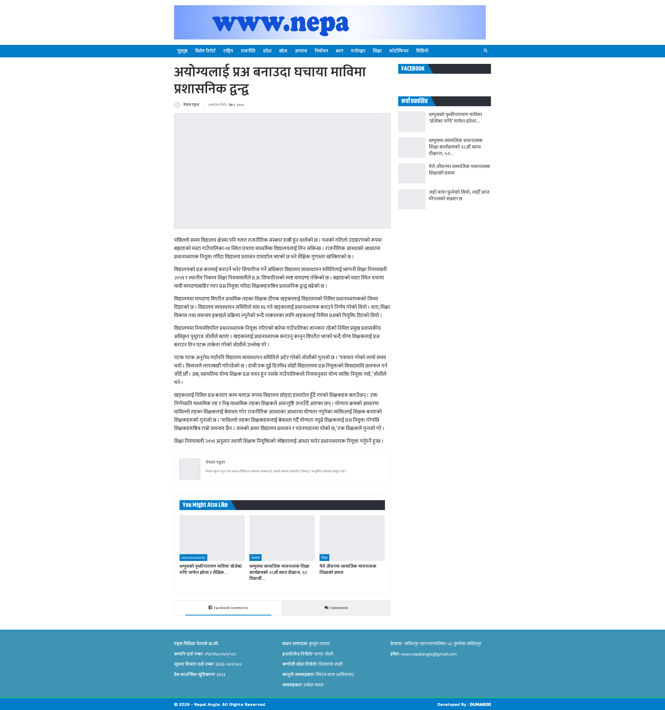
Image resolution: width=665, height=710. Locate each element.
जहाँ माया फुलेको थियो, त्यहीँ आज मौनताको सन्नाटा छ (459, 195)
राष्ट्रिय (228, 51)
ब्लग (339, 51)
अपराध (301, 51)
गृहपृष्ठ (182, 51)
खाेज (283, 51)
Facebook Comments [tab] (231, 608)
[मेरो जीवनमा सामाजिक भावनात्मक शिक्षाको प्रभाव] (352, 538)
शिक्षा (377, 51)
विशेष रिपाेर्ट (205, 51)
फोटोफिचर (399, 51)
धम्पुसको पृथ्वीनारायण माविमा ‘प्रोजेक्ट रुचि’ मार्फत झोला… (455, 118)
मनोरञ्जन (358, 51)
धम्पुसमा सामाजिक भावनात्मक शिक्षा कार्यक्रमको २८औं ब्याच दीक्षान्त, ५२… (456, 147)
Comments (339, 608)
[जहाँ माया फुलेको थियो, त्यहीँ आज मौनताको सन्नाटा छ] (411, 199)
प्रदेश (267, 51)
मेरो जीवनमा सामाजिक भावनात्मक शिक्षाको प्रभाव (459, 170)
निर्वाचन (321, 51)
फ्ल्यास (255, 558)
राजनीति (248, 51)
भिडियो (422, 51)
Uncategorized (193, 558)
